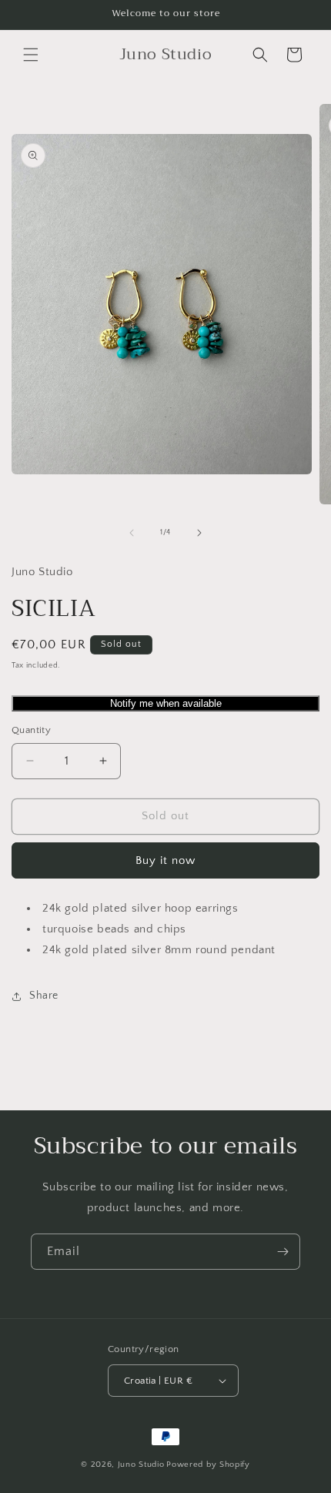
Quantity (31, 730)
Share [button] (44, 995)
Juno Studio (141, 1464)
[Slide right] (199, 533)
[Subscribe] (282, 1252)
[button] (31, 55)
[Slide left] (132, 533)
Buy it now (165, 860)
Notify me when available (166, 703)
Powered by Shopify (208, 1464)
